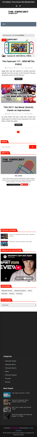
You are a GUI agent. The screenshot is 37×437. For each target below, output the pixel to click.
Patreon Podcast (11, 375)
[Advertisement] (19, 30)
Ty (4, 40)
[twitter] (20, 6)
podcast (19, 293)
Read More (18, 78)
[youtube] (16, 6)
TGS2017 (6, 86)
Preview (4, 293)
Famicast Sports (20, 290)
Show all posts (29, 35)
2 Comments (29, 113)
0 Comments (29, 68)
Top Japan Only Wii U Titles (21, 393)
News (30, 290)
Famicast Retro (7, 290)
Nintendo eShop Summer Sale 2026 (20, 241)
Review (11, 293)
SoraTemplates (14, 428)
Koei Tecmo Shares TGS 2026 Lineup (14, 2)
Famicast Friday (10, 361)
